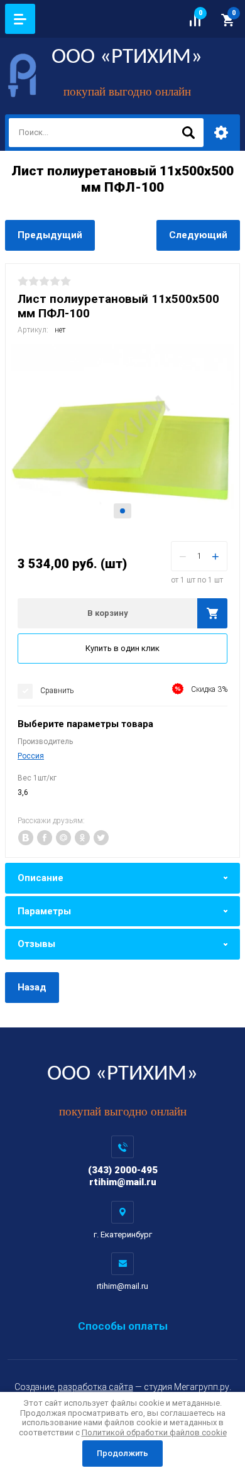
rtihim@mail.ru (122, 1182)
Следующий (198, 235)
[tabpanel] (122, 436)
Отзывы (36, 944)
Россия (31, 756)
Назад (32, 987)
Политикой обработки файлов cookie (154, 1432)
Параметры (44, 911)
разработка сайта (95, 1387)
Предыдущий (50, 235)
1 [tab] (122, 510)
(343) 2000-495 (123, 1170)
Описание (40, 878)
